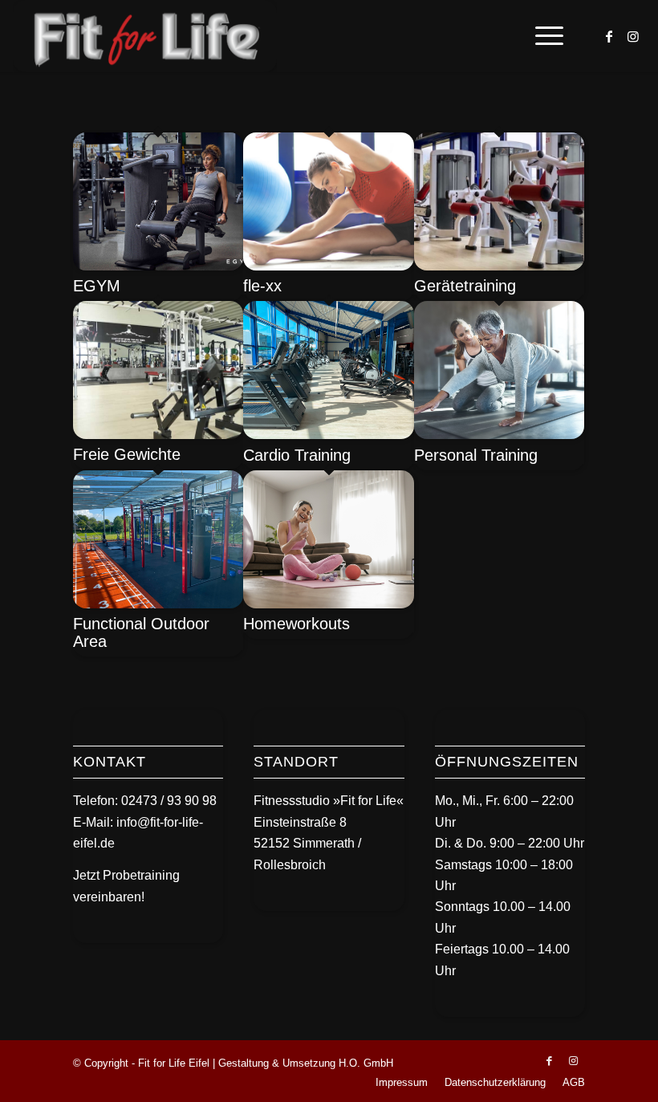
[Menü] (541, 36)
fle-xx (262, 286)
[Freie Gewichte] (158, 434)
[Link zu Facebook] (609, 36)
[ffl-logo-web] (145, 36)
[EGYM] (158, 266)
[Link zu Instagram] (633, 36)
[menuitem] (541, 36)
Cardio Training (297, 455)
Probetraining (141, 875)
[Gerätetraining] (499, 266)
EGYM (96, 286)
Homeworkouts (296, 623)
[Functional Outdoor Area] (158, 604)
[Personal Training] (499, 434)
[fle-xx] (328, 266)
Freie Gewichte (127, 454)
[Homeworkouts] (328, 604)
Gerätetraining (465, 286)
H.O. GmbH (366, 1063)
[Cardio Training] (328, 434)
